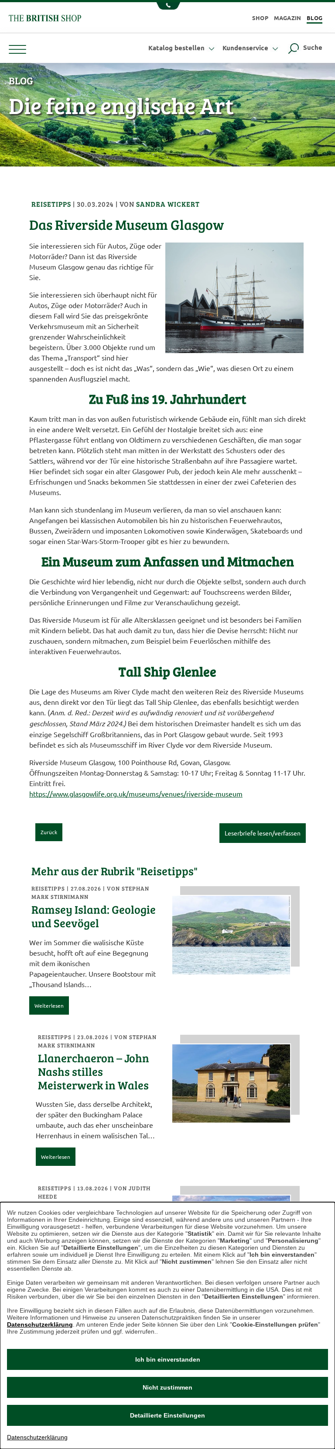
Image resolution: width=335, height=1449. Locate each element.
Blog (314, 17)
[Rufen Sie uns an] (167, 6)
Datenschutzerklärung (40, 1324)
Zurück (49, 831)
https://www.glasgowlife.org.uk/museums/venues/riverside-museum (136, 793)
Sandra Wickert (168, 203)
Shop (260, 17)
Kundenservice (246, 47)
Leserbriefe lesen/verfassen (263, 833)
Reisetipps (52, 203)
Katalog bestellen (177, 47)
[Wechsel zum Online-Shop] (45, 16)
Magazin (287, 17)
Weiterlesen (49, 1005)
